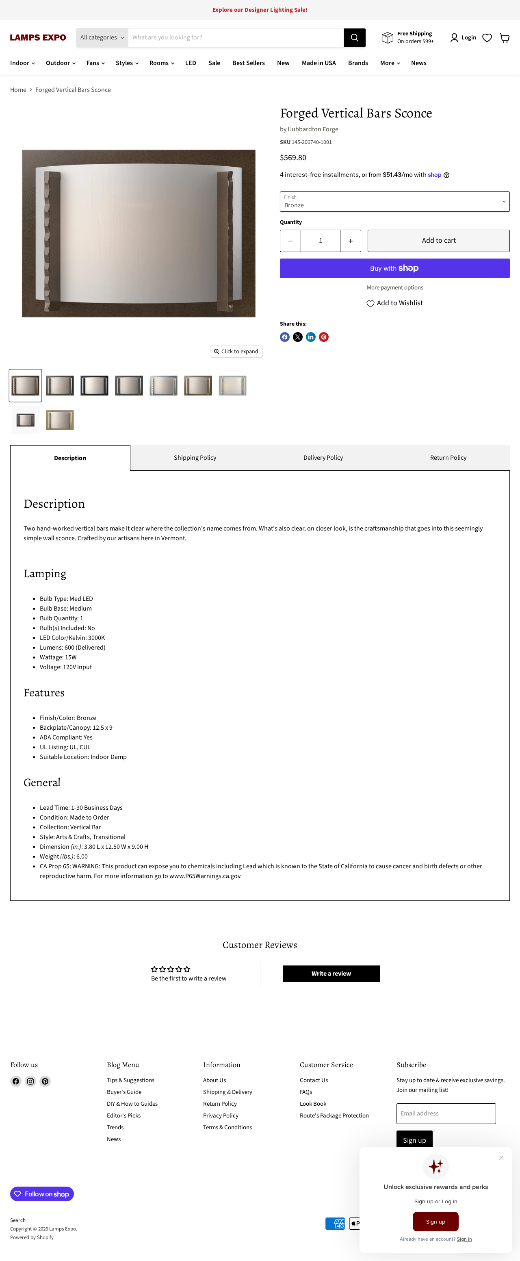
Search (18, 1220)
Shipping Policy (195, 457)
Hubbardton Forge (313, 129)
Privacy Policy (220, 1115)
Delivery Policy (323, 457)
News (419, 63)
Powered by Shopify (32, 1237)
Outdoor (58, 63)
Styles (125, 63)
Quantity (291, 222)
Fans (93, 63)
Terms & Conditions (227, 1127)
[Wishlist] (487, 37)
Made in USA (319, 63)
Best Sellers (248, 63)
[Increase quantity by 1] (350, 241)
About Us (214, 1080)
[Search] (355, 37)
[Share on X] (298, 337)
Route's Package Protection (334, 1115)
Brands (358, 63)
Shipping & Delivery (227, 1092)
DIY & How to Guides (132, 1104)
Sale (214, 63)
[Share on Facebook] (285, 337)
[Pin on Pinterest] (324, 337)
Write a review (331, 973)
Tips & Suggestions (130, 1080)
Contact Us (314, 1080)
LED (190, 63)
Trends (115, 1127)
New (283, 63)
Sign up (414, 1140)
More (388, 63)
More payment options (395, 287)
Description (70, 458)
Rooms (160, 63)
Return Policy (448, 457)
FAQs (306, 1092)
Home (18, 89)
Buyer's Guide (124, 1092)
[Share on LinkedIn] (311, 337)
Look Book (313, 1104)
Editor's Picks (124, 1115)
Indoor (20, 63)
